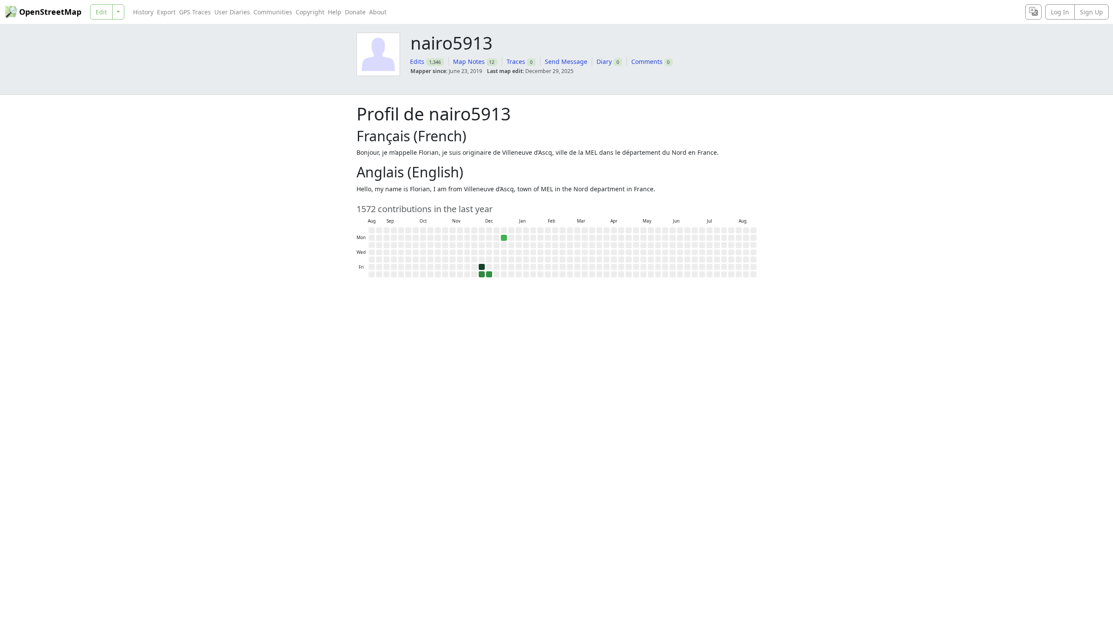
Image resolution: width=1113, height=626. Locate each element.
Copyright (310, 12)
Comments (647, 61)
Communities (272, 12)
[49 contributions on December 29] (504, 238)
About (378, 12)
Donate (355, 12)
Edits (417, 61)
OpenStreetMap (50, 12)
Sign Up (1091, 12)
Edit (101, 12)
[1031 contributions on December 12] (482, 267)
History (143, 12)
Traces (516, 61)
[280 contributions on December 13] (482, 274)
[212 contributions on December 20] (489, 274)
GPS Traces (195, 12)
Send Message (566, 61)
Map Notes (469, 61)
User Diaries (232, 12)
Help (334, 12)
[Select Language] (1033, 12)
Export (166, 12)
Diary (604, 61)
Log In (1060, 12)
